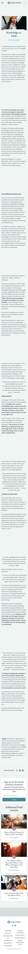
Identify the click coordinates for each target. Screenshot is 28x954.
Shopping (8, 931)
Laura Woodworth (14, 870)
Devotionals (8, 946)
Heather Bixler (14, 898)
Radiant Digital (20, 938)
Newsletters (8, 943)
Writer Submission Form (20, 942)
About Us (8, 933)
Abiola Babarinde (14, 40)
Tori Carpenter (14, 837)
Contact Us (8, 940)
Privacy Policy (20, 935)
